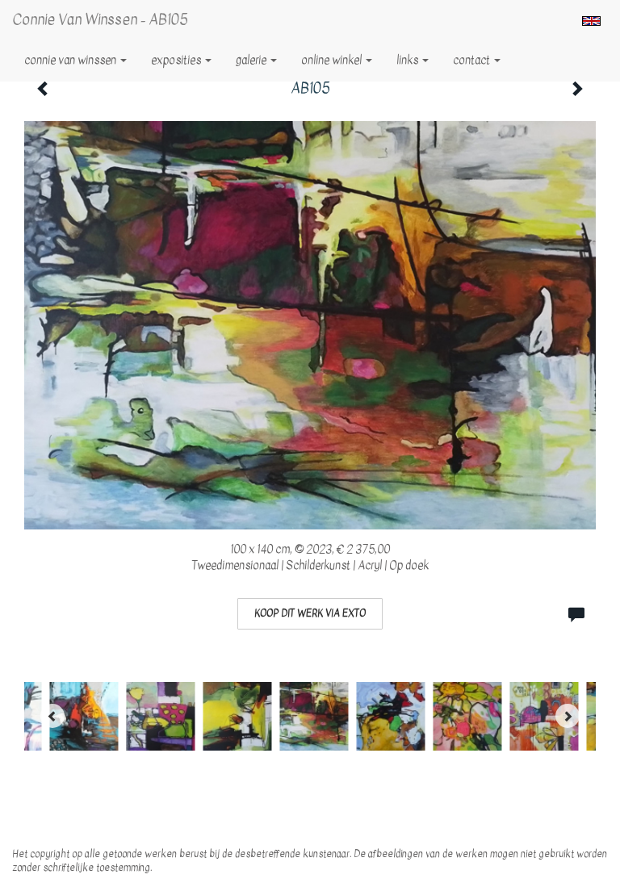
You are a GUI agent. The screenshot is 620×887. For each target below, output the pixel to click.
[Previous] (52, 716)
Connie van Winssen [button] (71, 60)
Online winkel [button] (332, 60)
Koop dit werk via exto (310, 613)
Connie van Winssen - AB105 (100, 20)
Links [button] (408, 60)
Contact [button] (472, 60)
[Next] (567, 716)
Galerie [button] (252, 60)
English (591, 21)
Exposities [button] (177, 60)
